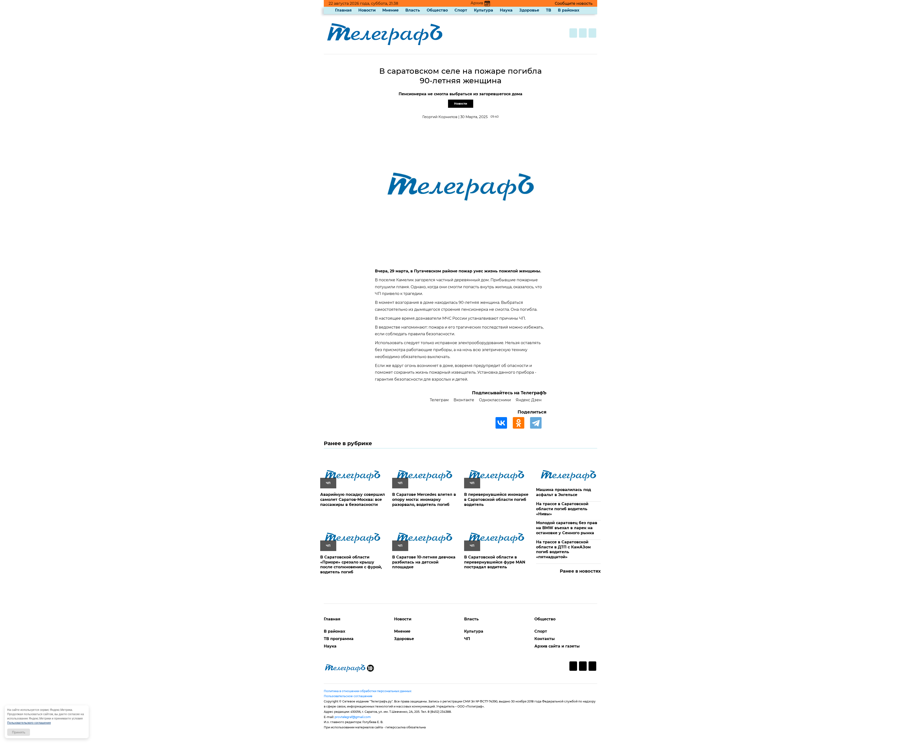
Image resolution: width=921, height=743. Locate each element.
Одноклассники (495, 400)
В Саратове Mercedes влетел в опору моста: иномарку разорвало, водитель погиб (424, 499)
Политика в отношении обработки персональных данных (367, 691)
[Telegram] (538, 423)
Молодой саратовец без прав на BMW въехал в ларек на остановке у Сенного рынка (566, 528)
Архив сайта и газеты (557, 646)
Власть (412, 10)
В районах (568, 10)
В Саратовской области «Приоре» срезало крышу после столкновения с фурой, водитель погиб (351, 564)
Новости (367, 10)
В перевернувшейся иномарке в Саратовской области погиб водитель (496, 499)
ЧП (467, 638)
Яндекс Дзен (529, 400)
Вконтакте (464, 400)
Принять (18, 732)
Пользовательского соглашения (29, 723)
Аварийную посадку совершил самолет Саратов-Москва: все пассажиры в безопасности (352, 499)
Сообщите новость (573, 3)
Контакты (544, 638)
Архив (477, 3)
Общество (437, 10)
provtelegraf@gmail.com (353, 717)
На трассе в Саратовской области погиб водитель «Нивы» (562, 509)
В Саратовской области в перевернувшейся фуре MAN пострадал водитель (494, 562)
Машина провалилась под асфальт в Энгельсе (563, 492)
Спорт (461, 10)
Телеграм (439, 400)
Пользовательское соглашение (348, 696)
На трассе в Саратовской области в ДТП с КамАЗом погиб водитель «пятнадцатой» (563, 549)
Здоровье (529, 10)
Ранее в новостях (580, 571)
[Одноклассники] (521, 423)
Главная (343, 10)
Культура (483, 10)
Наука (506, 10)
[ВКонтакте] (504, 423)
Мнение (390, 10)
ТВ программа (339, 638)
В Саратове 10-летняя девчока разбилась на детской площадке (423, 562)
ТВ (548, 10)
